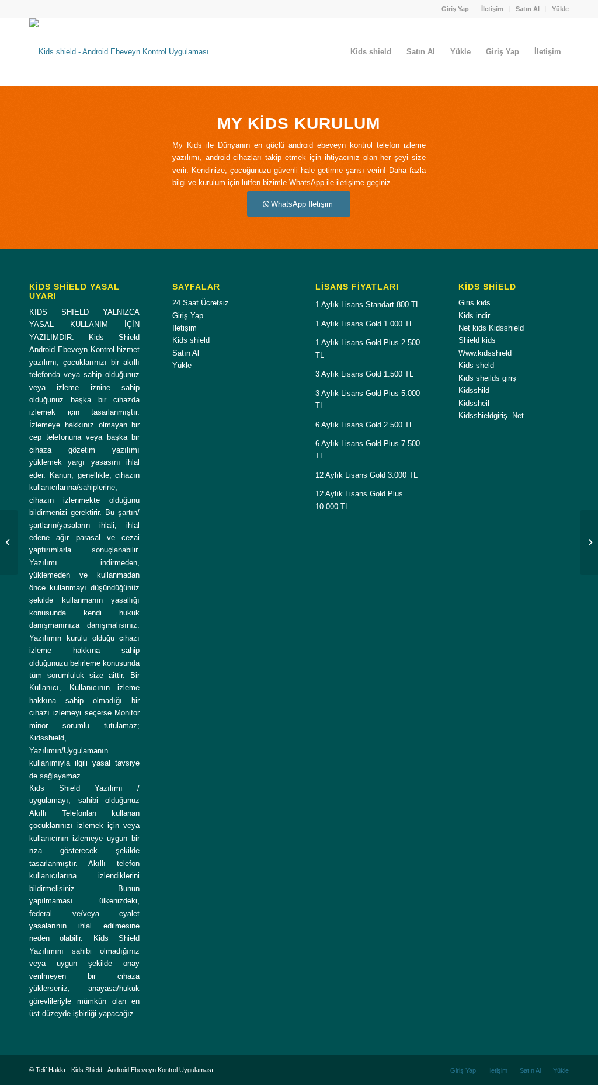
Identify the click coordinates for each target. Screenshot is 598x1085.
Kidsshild (473, 390)
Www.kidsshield (485, 353)
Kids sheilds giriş (487, 378)
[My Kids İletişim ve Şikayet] (589, 542)
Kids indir (474, 315)
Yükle (560, 8)
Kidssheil (473, 403)
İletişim (492, 8)
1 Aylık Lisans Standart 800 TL (367, 304)
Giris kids (474, 302)
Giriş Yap (455, 8)
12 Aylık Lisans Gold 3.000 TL (366, 475)
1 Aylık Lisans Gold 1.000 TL (364, 323)
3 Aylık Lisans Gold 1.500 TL (364, 374)
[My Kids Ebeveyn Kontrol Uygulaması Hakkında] (9, 542)
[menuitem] (455, 9)
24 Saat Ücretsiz (200, 302)
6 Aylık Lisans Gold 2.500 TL (364, 424)
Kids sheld (476, 365)
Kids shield (191, 340)
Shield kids (477, 340)
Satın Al (528, 8)
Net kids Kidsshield (491, 328)
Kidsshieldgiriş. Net (491, 415)
